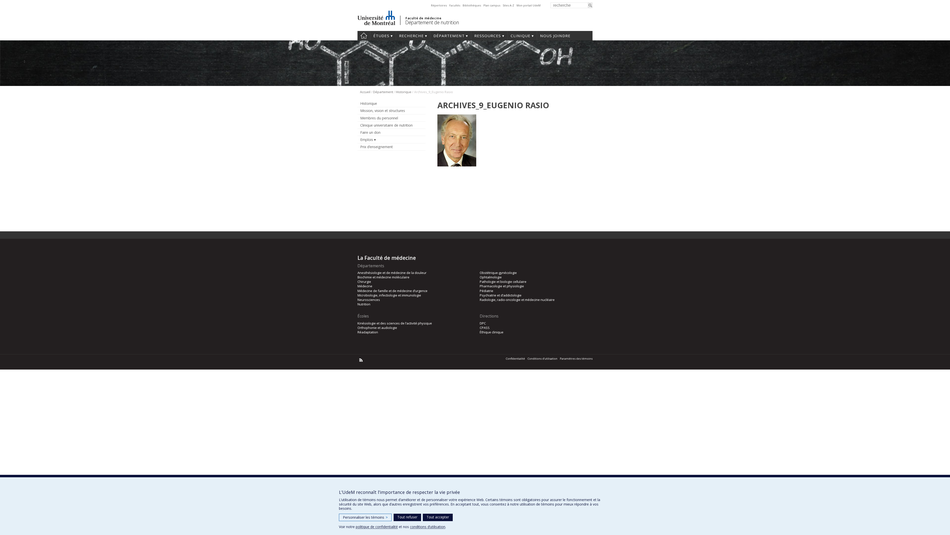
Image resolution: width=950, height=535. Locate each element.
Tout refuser (407, 517)
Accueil (363, 35)
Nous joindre (555, 35)
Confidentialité (515, 358)
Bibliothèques (472, 5)
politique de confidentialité (377, 526)
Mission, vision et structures (382, 110)
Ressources (487, 35)
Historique (403, 92)
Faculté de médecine (423, 18)
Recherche (411, 35)
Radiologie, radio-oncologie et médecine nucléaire (517, 299)
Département (449, 35)
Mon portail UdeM (529, 5)
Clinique (520, 35)
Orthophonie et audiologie (377, 327)
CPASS (485, 327)
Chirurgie (364, 281)
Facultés (454, 5)
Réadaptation (367, 332)
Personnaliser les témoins (365, 517)
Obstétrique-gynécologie (498, 272)
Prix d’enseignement (376, 146)
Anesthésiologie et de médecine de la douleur (392, 272)
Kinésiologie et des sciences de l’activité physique (394, 323)
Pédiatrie (486, 291)
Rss (361, 360)
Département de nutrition (432, 22)
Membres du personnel (379, 118)
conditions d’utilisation (427, 526)
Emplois (366, 139)
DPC (483, 323)
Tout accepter (438, 517)
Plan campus (491, 5)
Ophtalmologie (491, 277)
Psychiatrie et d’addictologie (501, 295)
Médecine (364, 286)
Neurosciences (368, 299)
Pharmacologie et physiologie (502, 286)
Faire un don (370, 132)
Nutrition (363, 304)
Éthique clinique (491, 332)
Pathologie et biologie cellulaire (503, 281)
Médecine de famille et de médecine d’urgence (392, 291)
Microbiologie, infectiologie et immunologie (389, 295)
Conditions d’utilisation (542, 358)
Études (381, 35)
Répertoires (439, 5)
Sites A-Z (508, 5)
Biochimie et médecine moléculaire (383, 277)
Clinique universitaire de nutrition (386, 125)
